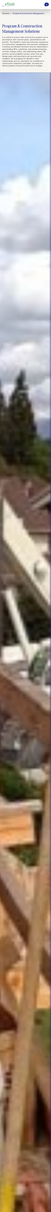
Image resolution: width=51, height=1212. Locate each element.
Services (5, 13)
